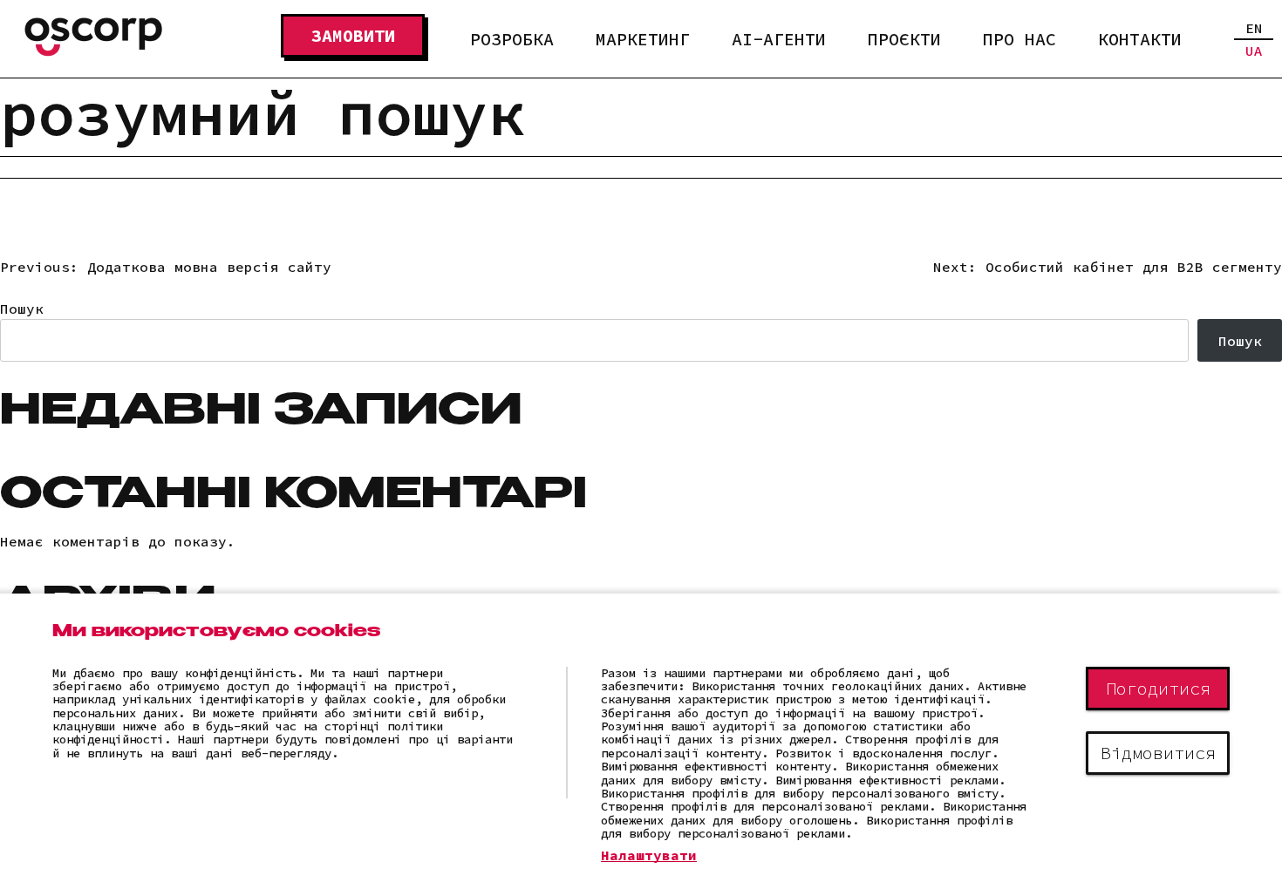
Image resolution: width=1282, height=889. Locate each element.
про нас (1019, 39)
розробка (512, 39)
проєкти (904, 39)
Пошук (22, 308)
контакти (1140, 39)
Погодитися (1158, 688)
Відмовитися (1158, 752)
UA (1254, 50)
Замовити (353, 35)
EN (1254, 28)
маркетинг (643, 39)
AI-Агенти (779, 39)
